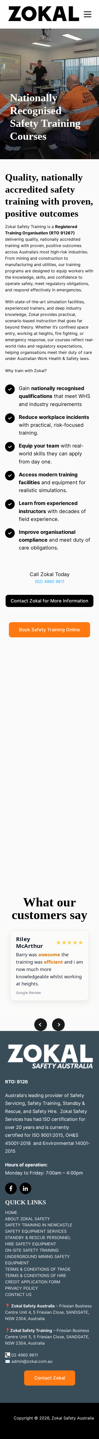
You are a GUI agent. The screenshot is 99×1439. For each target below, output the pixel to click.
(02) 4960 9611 (49, 581)
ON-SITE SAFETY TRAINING (32, 1250)
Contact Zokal (49, 1378)
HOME (11, 1212)
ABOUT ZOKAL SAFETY (27, 1218)
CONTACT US (18, 1294)
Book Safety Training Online (49, 629)
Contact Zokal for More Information (49, 600)
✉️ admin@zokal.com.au (28, 1361)
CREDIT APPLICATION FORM (32, 1281)
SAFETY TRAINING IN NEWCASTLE (38, 1224)
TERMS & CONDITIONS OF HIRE (35, 1275)
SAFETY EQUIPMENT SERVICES (36, 1231)
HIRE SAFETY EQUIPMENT (30, 1243)
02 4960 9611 (24, 1354)
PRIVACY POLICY (21, 1288)
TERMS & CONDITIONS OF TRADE (38, 1269)
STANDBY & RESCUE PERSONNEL (38, 1237)
